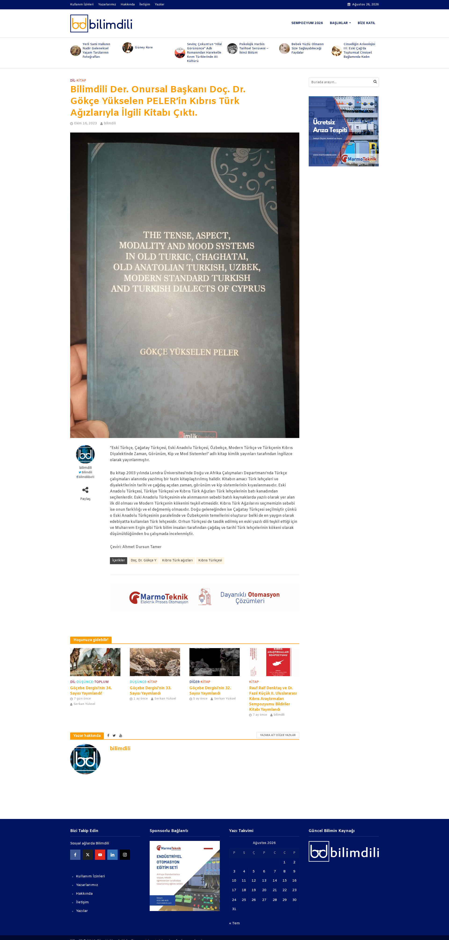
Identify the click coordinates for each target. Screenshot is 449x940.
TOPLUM (101, 682)
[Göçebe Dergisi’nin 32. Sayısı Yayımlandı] (214, 662)
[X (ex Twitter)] (88, 855)
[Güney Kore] (75, 47)
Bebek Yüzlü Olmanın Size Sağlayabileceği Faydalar (255, 48)
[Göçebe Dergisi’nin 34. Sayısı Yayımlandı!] (95, 662)
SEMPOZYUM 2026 (307, 23)
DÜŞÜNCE (84, 682)
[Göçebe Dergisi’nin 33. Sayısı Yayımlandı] (155, 662)
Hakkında (128, 5)
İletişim (144, 5)
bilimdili (110, 123)
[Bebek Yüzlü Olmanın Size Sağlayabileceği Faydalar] (232, 48)
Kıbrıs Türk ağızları (177, 560)
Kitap (81, 81)
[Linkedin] (112, 855)
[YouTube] (100, 855)
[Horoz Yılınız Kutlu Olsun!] (336, 47)
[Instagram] (125, 855)
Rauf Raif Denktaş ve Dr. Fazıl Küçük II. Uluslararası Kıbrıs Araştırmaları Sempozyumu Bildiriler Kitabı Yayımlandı (273, 699)
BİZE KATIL (366, 23)
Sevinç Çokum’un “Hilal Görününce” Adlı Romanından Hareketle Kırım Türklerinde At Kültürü (152, 52)
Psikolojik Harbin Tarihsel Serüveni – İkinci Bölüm (201, 48)
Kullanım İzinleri (82, 5)
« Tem (234, 923)
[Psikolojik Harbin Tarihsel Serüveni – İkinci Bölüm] (180, 48)
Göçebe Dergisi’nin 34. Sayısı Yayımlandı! (91, 691)
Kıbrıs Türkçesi (210, 560)
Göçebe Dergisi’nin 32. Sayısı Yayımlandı (210, 691)
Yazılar (159, 5)
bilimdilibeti (86, 477)
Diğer (194, 682)
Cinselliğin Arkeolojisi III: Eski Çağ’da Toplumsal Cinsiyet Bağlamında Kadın (307, 50)
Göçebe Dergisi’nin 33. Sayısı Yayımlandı (150, 691)
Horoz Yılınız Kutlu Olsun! (358, 47)
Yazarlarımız (107, 5)
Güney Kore (92, 48)
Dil (72, 81)
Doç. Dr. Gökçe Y (143, 560)
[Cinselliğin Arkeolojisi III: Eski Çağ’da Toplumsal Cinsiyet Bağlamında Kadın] (284, 50)
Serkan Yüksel (84, 704)
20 (264, 890)
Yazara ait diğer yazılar (278, 735)
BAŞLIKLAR (339, 23)
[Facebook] (75, 855)
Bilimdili (87, 472)
